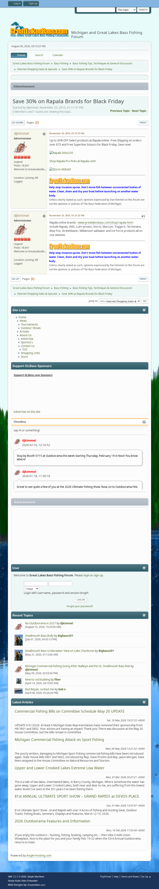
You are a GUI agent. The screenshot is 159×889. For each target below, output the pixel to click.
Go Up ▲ (146, 876)
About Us (25, 335)
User (15, 568)
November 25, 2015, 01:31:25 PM (66, 215)
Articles (24, 331)
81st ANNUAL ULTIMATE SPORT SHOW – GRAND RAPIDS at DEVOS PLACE (77, 796)
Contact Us (28, 346)
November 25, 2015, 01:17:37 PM (66, 133)
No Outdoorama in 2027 (40, 623)
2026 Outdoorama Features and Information (52, 820)
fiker (57, 679)
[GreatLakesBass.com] (15, 173)
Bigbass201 (65, 636)
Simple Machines (35, 876)
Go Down (17, 122)
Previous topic (120, 111)
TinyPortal (105, 876)
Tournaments (29, 324)
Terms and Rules (130, 876)
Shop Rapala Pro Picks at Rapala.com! (72, 161)
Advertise (27, 339)
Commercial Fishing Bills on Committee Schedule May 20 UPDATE (70, 711)
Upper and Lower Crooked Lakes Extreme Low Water (59, 767)
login (86, 575)
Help (116, 876)
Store (24, 357)
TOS (24, 349)
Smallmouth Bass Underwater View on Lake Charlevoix (59, 651)
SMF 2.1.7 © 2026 (17, 876)
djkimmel (29, 440)
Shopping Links (30, 353)
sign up (98, 575)
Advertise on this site (27, 412)
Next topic (139, 111)
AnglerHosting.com (38, 855)
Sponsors (27, 342)
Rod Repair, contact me (39, 689)
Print (143, 122)
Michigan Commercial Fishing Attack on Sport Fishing (59, 739)
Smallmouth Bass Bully (39, 636)
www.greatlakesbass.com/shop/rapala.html (105, 222)
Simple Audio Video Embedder (23, 880)
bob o (62, 689)
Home (22, 317)
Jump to (93, 301)
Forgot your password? (80, 606)
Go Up (15, 278)
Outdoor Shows (31, 328)
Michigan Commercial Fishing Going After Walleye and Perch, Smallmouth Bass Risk (77, 666)
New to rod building (37, 679)
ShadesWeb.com (36, 884)
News (23, 321)
